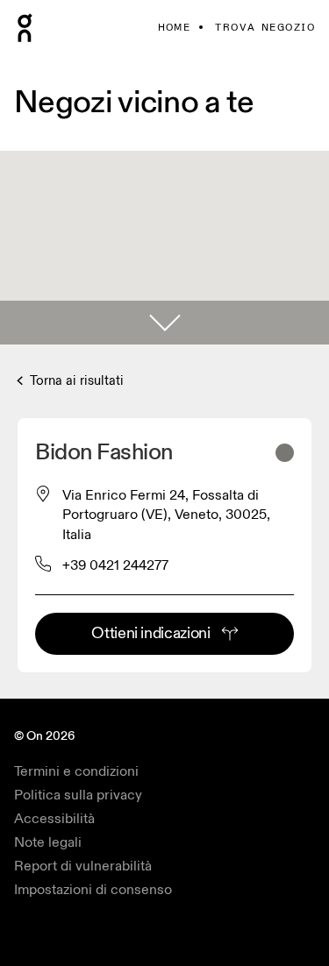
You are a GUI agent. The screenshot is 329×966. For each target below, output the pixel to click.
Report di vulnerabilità (83, 866)
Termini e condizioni (76, 771)
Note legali (48, 842)
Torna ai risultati (75, 381)
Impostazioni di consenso (93, 890)
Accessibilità (54, 818)
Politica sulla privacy (78, 795)
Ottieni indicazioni (151, 633)
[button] (164, 322)
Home (174, 27)
